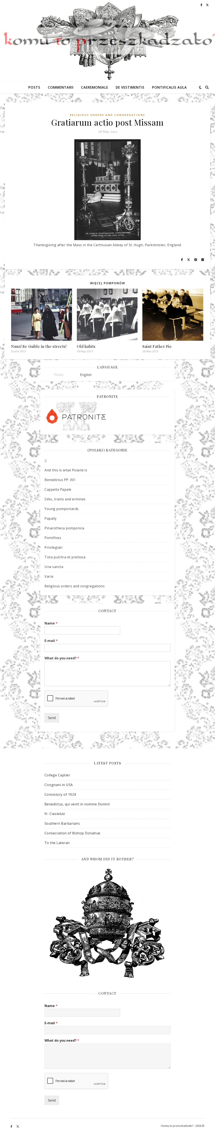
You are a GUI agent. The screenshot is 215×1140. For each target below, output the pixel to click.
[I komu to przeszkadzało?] (107, 41)
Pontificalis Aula (169, 87)
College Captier (57, 775)
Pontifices (53, 537)
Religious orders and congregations (107, 115)
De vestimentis (130, 87)
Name (51, 623)
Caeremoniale (94, 87)
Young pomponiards (62, 508)
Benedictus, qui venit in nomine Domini (77, 804)
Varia (49, 576)
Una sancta (54, 566)
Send (52, 717)
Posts (34, 87)
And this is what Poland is (66, 470)
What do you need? (62, 658)
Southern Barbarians (62, 823)
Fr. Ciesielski (55, 813)
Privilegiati (53, 547)
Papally (51, 518)
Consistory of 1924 (60, 794)
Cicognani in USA (59, 784)
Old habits (86, 346)
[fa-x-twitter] (17, 1126)
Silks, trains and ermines (65, 499)
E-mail (51, 641)
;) (45, 460)
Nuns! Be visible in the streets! (38, 346)
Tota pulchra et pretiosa (65, 557)
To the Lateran (57, 842)
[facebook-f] (11, 1126)
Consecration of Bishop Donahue (72, 833)
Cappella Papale (58, 489)
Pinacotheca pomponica (64, 528)
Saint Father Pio (156, 346)
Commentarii (60, 87)
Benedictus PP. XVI (60, 479)
